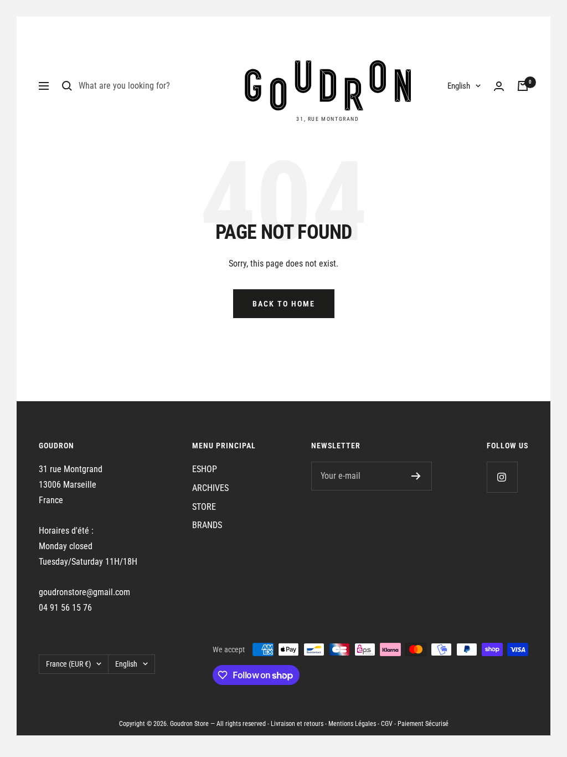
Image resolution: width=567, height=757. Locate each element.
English (458, 86)
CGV (387, 724)
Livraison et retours (297, 724)
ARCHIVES (210, 488)
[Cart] (522, 86)
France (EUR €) (68, 663)
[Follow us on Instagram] (502, 477)
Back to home (283, 303)
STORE (204, 507)
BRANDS (207, 525)
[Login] (499, 86)
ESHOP (204, 469)
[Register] (416, 476)
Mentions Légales (352, 724)
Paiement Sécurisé (423, 724)
